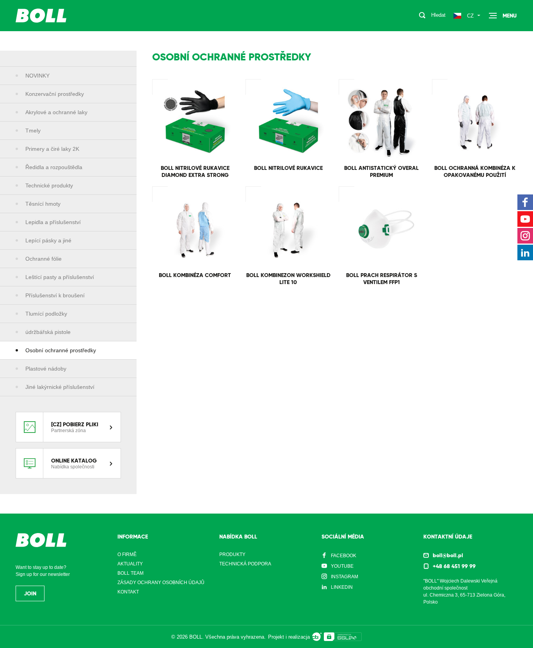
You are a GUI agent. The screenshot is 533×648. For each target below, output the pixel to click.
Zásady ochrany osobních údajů (160, 582)
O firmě (127, 554)
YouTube (342, 566)
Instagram (344, 576)
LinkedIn (342, 587)
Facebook (343, 555)
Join (30, 593)
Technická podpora (245, 564)
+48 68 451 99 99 (454, 566)
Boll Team (130, 573)
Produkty (232, 554)
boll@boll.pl (448, 555)
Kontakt (128, 592)
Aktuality (130, 564)
